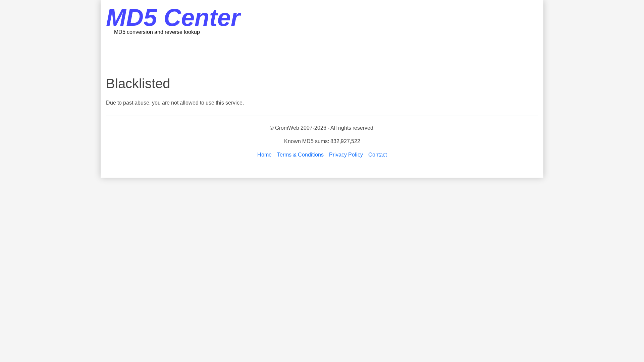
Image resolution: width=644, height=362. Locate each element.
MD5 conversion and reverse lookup (157, 32)
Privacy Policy (346, 155)
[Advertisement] (322, 55)
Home (264, 155)
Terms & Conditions (300, 155)
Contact (377, 155)
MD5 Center (173, 17)
